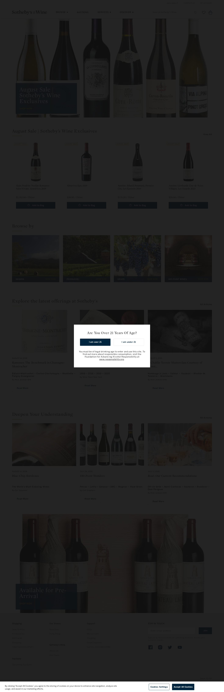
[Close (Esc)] (146, 328)
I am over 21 (95, 342)
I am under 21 (129, 342)
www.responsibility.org (111, 359)
